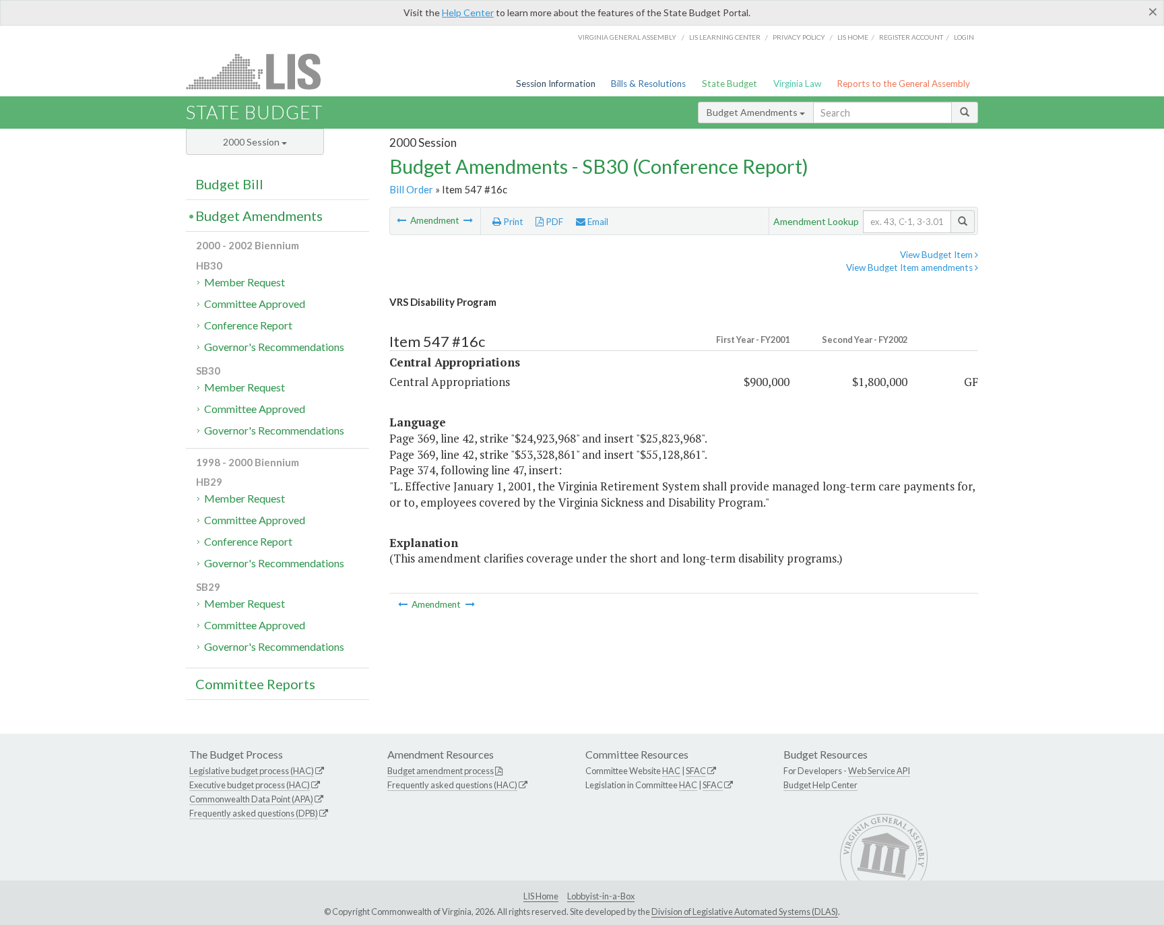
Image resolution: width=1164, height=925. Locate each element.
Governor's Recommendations (274, 346)
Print (512, 221)
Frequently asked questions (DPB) (253, 813)
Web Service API (879, 770)
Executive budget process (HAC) (249, 784)
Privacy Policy (799, 37)
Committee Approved (254, 303)
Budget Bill (229, 184)
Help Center (468, 12)
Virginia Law (797, 83)
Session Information (555, 83)
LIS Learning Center (725, 37)
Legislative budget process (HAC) (251, 770)
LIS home (852, 37)
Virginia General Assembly (627, 37)
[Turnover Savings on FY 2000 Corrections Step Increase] (468, 220)
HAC (671, 770)
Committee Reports (255, 684)
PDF (553, 221)
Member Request (244, 282)
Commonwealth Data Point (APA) (251, 799)
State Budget (729, 83)
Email (596, 221)
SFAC (696, 770)
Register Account (911, 37)
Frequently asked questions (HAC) (452, 784)
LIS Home (540, 896)
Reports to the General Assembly (903, 83)
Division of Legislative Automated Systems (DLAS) (744, 911)
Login (964, 37)
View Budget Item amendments (910, 267)
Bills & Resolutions (648, 83)
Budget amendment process (440, 770)
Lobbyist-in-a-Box (601, 896)
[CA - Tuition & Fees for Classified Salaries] (402, 220)
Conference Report (248, 325)
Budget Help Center (820, 784)
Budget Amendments (753, 112)
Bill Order (411, 189)
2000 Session (252, 142)
